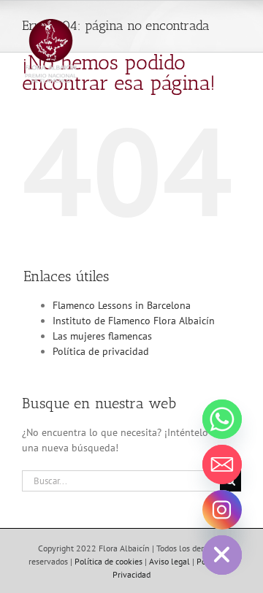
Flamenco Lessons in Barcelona (122, 305)
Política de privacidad (101, 351)
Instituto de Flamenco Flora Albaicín (134, 320)
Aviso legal (169, 561)
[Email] (222, 464)
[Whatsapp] (222, 419)
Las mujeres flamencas (102, 336)
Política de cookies (108, 561)
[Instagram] (222, 509)
